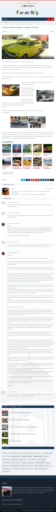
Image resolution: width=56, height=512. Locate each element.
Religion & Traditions (39, 465)
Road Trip (47, 465)
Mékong (38, 459)
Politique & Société (16, 465)
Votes (20, 406)
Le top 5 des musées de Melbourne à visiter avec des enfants (23, 427)
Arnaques (10, 453)
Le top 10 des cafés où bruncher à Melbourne (27, 3)
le (8, 202)
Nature (44, 459)
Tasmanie (16, 468)
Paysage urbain (31, 462)
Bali (42, 453)
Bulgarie (52, 31)
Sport (11, 468)
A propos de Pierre (41, 194)
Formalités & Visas (6, 459)
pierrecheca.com (26, 510)
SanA (8, 213)
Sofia (11, 173)
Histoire (21, 459)
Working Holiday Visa (6, 471)
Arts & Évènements (17, 453)
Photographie (48, 462)
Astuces (32, 453)
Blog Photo (34, 510)
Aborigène (5, 453)
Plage (4, 465)
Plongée (8, 465)
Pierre (5, 31)
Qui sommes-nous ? (42, 510)
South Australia (6, 468)
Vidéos (31, 468)
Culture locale (6, 173)
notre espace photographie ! (16, 504)
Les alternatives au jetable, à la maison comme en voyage (22, 434)
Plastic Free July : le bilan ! (15, 441)
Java (25, 459)
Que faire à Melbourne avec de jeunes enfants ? (20, 412)
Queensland (24, 465)
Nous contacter (50, 510)
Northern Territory (15, 462)
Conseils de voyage (26, 456)
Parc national (23, 462)
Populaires (13, 406)
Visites (35, 469)
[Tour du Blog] (28, 12)
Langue (28, 459)
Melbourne (33, 459)
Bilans (4, 456)
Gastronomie (15, 459)
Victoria (27, 468)
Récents (5, 406)
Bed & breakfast (48, 453)
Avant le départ (37, 453)
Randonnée (30, 465)
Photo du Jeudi (40, 462)
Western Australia (43, 468)
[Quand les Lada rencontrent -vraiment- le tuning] (28, 47)
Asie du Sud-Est (26, 453)
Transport (22, 468)
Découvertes (46, 456)
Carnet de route (15, 456)
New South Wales (6, 462)
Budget (8, 456)
